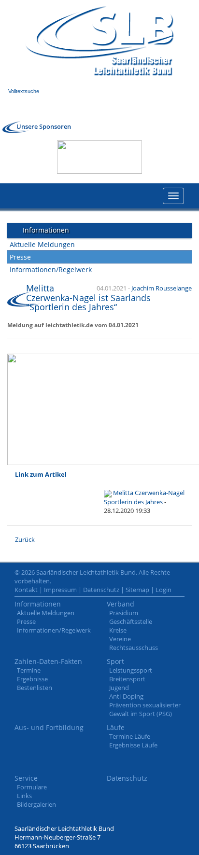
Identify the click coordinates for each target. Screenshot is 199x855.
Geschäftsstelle (130, 621)
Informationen (37, 603)
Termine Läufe (129, 736)
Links (24, 795)
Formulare (32, 787)
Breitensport (127, 679)
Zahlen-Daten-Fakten (48, 661)
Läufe (116, 727)
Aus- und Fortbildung (49, 727)
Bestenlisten (34, 687)
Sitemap (137, 589)
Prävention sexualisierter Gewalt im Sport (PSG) (145, 709)
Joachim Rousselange (161, 288)
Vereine (120, 638)
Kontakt (26, 589)
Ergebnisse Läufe (133, 745)
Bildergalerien (36, 804)
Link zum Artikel (41, 474)
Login (163, 589)
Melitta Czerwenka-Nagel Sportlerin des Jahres (144, 497)
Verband (120, 603)
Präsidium (123, 612)
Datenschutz (101, 589)
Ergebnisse (32, 679)
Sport (115, 661)
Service (26, 778)
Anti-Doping (126, 696)
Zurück (25, 539)
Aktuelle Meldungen (42, 244)
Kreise (118, 630)
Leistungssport (130, 670)
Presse (20, 257)
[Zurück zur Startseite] (99, 41)
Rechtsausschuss (133, 647)
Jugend (119, 687)
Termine (29, 670)
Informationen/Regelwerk (51, 269)
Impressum (60, 589)
